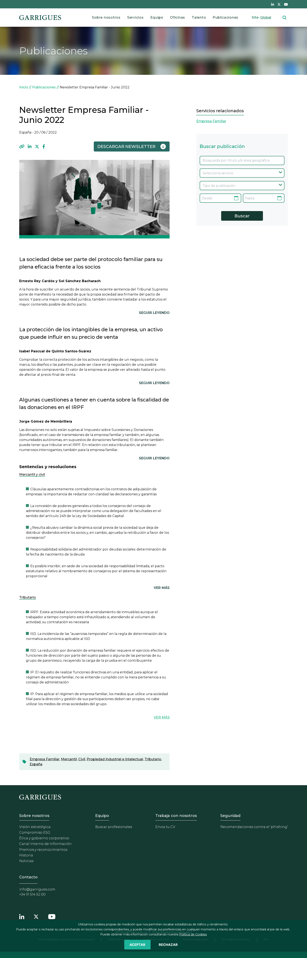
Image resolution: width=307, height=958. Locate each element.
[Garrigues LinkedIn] (21, 916)
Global (265, 17)
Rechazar (168, 945)
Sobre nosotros (106, 17)
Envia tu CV (165, 827)
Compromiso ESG (34, 832)
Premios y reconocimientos (43, 850)
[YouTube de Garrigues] (286, 4)
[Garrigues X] (36, 916)
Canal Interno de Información (45, 844)
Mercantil (69, 759)
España (36, 764)
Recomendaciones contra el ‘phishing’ (254, 827)
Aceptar (137, 945)
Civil (81, 759)
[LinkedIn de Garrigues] (272, 4)
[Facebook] (43, 146)
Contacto (28, 877)
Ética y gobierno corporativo (44, 838)
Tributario (153, 759)
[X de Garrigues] (279, 4)
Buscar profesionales (113, 827)
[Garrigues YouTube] (51, 916)
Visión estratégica (35, 827)
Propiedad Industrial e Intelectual (115, 759)
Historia (26, 855)
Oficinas (177, 17)
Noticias (26, 861)
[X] (37, 146)
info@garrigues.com (37, 889)
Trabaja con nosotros (176, 815)
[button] (21, 146)
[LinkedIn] (30, 146)
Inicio (23, 87)
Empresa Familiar (45, 759)
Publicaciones (225, 17)
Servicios (135, 17)
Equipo (157, 17)
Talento (199, 17)
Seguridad (230, 815)
